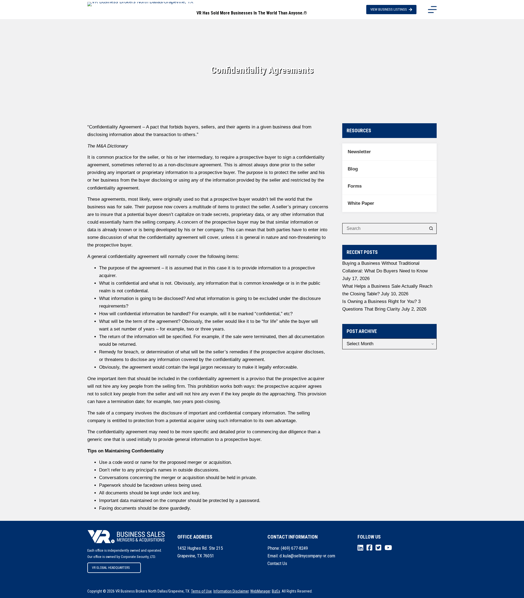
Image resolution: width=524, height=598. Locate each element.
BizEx (276, 591)
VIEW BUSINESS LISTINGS (388, 9)
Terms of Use (201, 591)
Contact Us (277, 563)
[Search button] (431, 228)
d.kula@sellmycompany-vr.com (307, 555)
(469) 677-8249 (294, 548)
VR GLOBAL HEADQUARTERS (111, 568)
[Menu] (432, 9)
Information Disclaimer (231, 591)
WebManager (260, 591)
